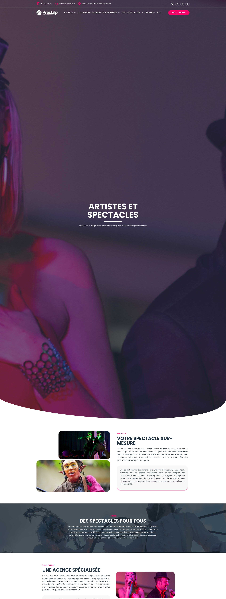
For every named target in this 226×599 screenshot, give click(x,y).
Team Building (84, 12)
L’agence (68, 12)
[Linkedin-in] (182, 4)
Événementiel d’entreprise (104, 12)
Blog (159, 12)
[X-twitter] (177, 4)
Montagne (150, 12)
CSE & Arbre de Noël (130, 12)
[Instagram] (187, 4)
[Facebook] (172, 4)
